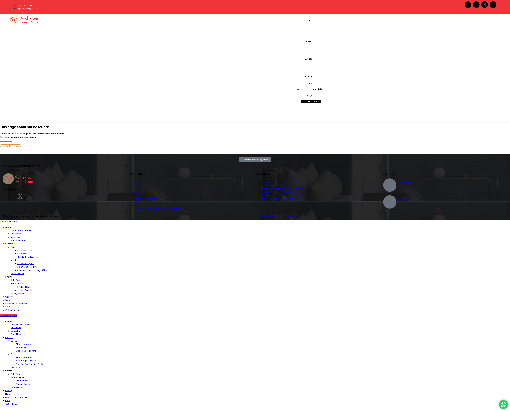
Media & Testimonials (16, 303)
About (8, 227)
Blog (7, 300)
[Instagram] (476, 4)
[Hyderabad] (389, 185)
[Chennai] (389, 202)
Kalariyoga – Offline (27, 266)
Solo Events (17, 280)
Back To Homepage (10, 146)
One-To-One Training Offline (32, 270)
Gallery (9, 296)
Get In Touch (12, 310)
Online (14, 247)
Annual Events (24, 290)
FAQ (7, 306)
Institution (16, 237)
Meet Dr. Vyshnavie (21, 230)
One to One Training (27, 257)
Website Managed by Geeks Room (275, 216)
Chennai (403, 199)
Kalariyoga (22, 253)
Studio (14, 260)
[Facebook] (468, 4)
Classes (9, 243)
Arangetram (17, 293)
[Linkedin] (493, 4)
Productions (23, 286)
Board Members (19, 240)
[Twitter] (484, 4)
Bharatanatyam (25, 250)
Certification (17, 273)
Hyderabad (405, 183)
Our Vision (16, 233)
